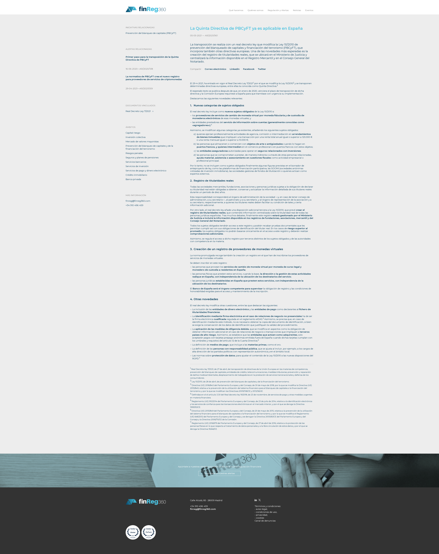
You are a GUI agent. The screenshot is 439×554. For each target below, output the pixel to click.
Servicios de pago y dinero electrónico (146, 170)
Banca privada (133, 179)
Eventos (309, 10)
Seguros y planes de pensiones (142, 157)
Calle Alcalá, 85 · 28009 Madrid (206, 500)
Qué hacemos (236, 10)
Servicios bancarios (136, 162)
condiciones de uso (266, 512)
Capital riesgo (133, 133)
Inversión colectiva (136, 137)
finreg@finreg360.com (138, 201)
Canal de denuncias (265, 520)
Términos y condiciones (267, 506)
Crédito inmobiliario (136, 175)
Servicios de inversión (137, 166)
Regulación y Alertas (278, 10)
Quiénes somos (255, 10)
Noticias (297, 10)
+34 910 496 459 (134, 205)
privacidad (261, 515)
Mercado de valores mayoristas (142, 141)
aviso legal (261, 509)
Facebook (248, 69)
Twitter (262, 69)
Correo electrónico (215, 69)
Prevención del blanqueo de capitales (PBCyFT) (151, 33)
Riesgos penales (134, 153)
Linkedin (235, 69)
